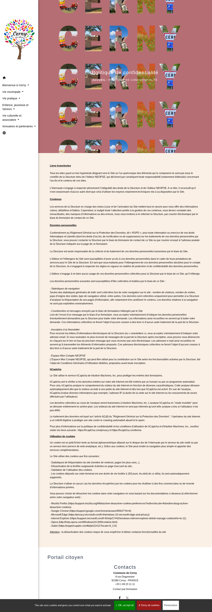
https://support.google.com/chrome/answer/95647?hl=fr (100, 511)
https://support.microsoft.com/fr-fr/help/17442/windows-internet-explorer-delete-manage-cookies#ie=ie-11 (128, 518)
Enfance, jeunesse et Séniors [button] (15, 107)
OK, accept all (126, 605)
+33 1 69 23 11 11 (125, 584)
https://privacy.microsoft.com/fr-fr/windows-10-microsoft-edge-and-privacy (109, 514)
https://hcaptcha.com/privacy (93, 430)
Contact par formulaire (125, 589)
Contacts (125, 567)
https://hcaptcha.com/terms (126, 430)
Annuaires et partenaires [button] (18, 126)
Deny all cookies (149, 605)
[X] (129, 597)
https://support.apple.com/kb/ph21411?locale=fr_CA (87, 525)
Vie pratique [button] (10, 98)
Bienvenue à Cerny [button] (14, 85)
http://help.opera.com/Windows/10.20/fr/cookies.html (88, 522)
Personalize (170, 605)
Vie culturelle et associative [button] (11, 117)
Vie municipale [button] (11, 91)
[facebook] (121, 597)
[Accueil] (19, 37)
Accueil (99, 80)
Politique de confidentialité (133, 80)
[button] (19, 78)
